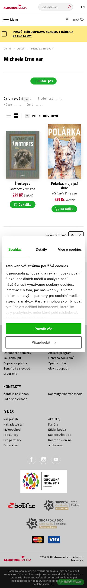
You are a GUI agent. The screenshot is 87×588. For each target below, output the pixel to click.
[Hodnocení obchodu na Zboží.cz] (21, 503)
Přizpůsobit (41, 342)
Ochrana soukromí (61, 358)
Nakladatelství (13, 424)
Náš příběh (10, 419)
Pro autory (10, 435)
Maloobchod (12, 429)
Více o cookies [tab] (70, 249)
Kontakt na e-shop (16, 394)
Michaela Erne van (22, 189)
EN (83, 7)
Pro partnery (12, 440)
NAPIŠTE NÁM (72, 582)
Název (7, 104)
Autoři (21, 48)
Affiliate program (59, 353)
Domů (7, 48)
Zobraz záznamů (56, 235)
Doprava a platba (15, 363)
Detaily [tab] (41, 249)
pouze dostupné (45, 115)
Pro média (10, 445)
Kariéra (53, 424)
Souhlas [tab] (15, 249)
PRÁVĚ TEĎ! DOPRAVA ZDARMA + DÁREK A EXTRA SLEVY (43, 34)
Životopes (22, 183)
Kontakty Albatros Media (65, 394)
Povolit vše (43, 329)
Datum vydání (13, 98)
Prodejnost (45, 98)
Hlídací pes (45, 81)
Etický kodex (57, 429)
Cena (29, 104)
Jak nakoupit (12, 358)
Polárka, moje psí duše (64, 185)
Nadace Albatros (59, 435)
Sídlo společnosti (15, 399)
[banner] (24, 5)
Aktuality (54, 419)
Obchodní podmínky (17, 353)
